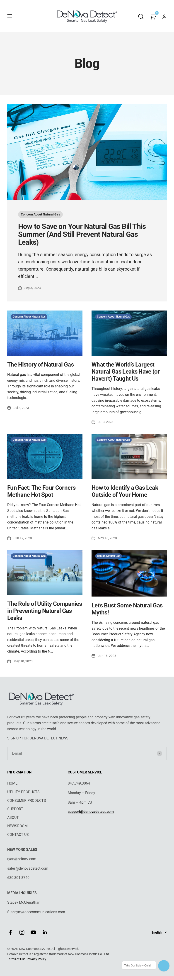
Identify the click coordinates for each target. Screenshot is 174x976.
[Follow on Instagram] (22, 932)
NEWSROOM (17, 826)
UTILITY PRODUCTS (23, 792)
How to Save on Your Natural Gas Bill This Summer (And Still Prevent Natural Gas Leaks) (82, 234)
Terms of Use (16, 959)
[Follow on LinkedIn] (45, 932)
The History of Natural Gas (40, 364)
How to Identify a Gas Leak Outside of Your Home (125, 491)
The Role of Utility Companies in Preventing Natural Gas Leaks (44, 610)
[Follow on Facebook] (10, 932)
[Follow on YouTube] (33, 932)
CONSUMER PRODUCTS (26, 800)
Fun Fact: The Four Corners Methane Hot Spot (41, 491)
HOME (12, 783)
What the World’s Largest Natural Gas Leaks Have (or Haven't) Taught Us (126, 371)
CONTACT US (18, 834)
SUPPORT (15, 809)
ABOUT (13, 817)
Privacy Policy (36, 959)
